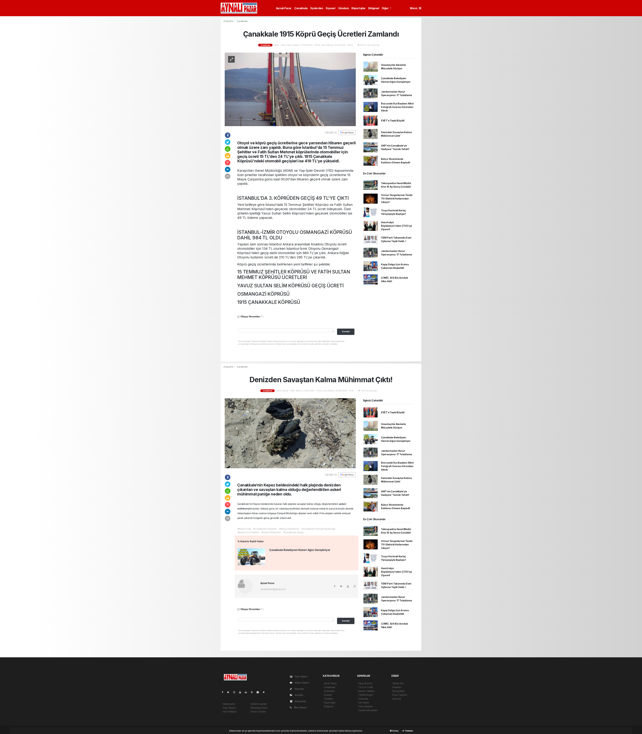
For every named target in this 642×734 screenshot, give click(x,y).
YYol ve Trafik (365, 687)
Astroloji (396, 698)
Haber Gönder (258, 711)
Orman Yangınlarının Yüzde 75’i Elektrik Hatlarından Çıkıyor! (396, 198)
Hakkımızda (228, 703)
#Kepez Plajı (244, 528)
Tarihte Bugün (365, 694)
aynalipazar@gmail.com (273, 589)
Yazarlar (299, 688)
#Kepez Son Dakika (248, 532)
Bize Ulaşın (300, 707)
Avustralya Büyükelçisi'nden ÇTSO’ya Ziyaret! (396, 226)
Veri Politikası (229, 711)
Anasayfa (228, 21)
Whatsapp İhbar (259, 707)
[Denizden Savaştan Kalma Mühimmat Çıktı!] (290, 433)
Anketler (396, 687)
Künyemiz (300, 701)
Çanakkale (301, 8)
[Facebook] (224, 692)
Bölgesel (373, 8)
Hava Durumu (365, 683)
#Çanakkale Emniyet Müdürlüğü (319, 528)
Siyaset (330, 8)
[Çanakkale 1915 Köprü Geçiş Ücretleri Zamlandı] (290, 89)
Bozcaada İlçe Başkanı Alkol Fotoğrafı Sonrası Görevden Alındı (397, 107)
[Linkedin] (247, 692)
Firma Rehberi (365, 706)
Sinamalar (363, 698)
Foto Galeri (300, 676)
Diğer (385, 8)
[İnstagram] (235, 692)
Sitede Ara (398, 683)
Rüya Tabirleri (399, 694)
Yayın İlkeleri (229, 707)
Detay (395, 730)
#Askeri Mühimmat (271, 532)
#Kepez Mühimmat (289, 528)
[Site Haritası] (259, 692)
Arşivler (298, 695)
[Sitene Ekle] (265, 692)
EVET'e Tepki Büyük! (393, 120)
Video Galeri (301, 682)
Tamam (408, 730)
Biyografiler (398, 691)
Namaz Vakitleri (366, 691)
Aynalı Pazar (284, 8)
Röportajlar (358, 8)
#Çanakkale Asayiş (293, 532)
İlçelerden (316, 8)
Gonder (346, 331)
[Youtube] (241, 692)
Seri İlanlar (363, 702)
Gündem (343, 8)
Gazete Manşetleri (368, 710)
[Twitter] (229, 692)
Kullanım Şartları (258, 703)
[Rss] (253, 692)
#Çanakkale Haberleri (265, 528)
